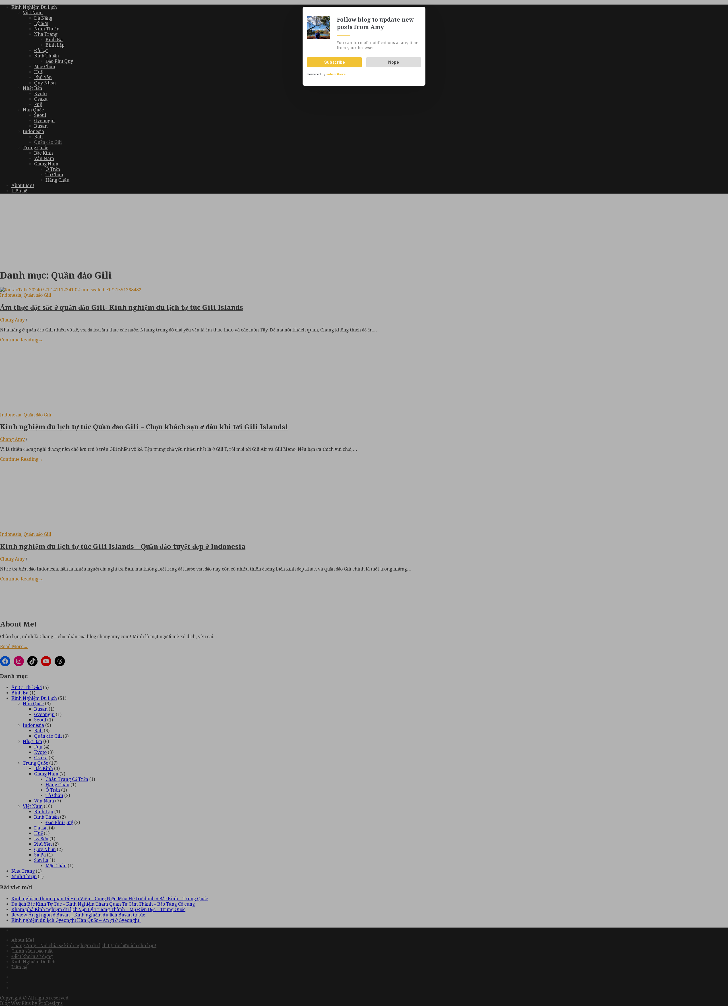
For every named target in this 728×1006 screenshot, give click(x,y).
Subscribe (334, 62)
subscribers (336, 74)
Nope (393, 62)
